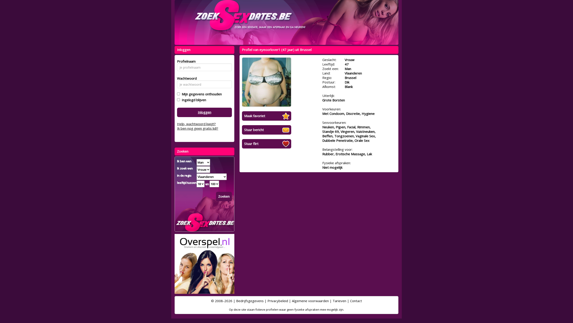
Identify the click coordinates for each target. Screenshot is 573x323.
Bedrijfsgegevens (250, 301)
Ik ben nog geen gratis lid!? (197, 128)
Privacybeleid (277, 301)
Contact (356, 301)
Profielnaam (185, 61)
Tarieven (339, 301)
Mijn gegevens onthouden (201, 94)
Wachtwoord (185, 78)
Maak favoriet (254, 115)
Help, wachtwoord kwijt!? (196, 124)
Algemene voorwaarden (310, 301)
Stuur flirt (251, 143)
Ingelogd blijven (193, 100)
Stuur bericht (254, 129)
